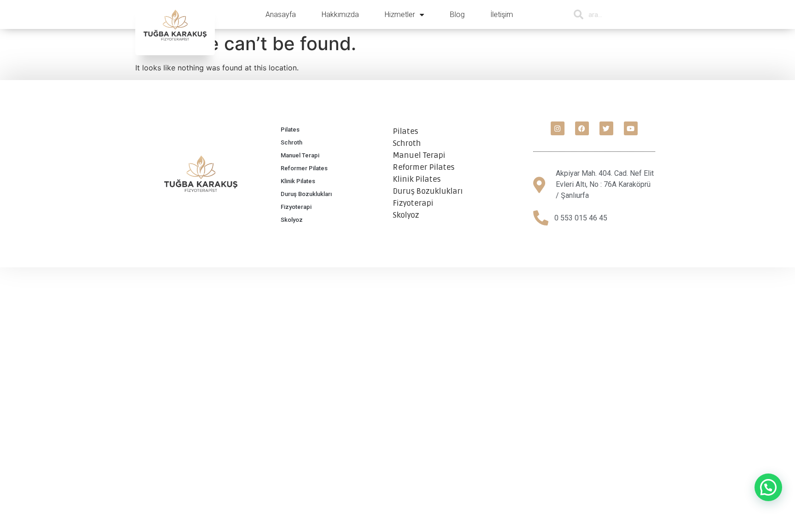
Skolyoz (292, 219)
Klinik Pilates (298, 181)
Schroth (291, 142)
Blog (457, 14)
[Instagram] (558, 128)
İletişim (501, 14)
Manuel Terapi (300, 155)
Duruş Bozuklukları (306, 194)
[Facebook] (582, 128)
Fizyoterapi (296, 206)
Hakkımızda (340, 14)
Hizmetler (400, 14)
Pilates (290, 129)
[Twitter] (606, 128)
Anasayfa (280, 14)
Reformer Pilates (304, 168)
